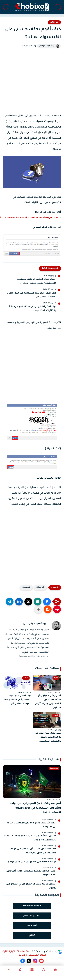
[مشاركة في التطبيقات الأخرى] (38, 609)
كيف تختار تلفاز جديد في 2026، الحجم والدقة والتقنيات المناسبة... (32, 309)
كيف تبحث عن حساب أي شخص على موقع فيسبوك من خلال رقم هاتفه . (33, 851)
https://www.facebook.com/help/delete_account (30, 217)
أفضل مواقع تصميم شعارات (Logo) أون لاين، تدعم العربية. (31, 873)
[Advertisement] (32, 85)
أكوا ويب (32, 925)
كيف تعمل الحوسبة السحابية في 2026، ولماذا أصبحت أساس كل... (31, 295)
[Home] (55, 970)
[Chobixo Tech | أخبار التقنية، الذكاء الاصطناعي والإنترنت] (32, 7)
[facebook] (22, 961)
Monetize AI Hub (32, 906)
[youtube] (41, 961)
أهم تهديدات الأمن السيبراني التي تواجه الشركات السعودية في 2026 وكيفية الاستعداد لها (35, 808)
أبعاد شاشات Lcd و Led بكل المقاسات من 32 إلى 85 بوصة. (31, 825)
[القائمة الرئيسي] (58, 7)
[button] (47, 601)
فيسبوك (26, 587)
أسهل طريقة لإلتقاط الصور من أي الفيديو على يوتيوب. (31, 886)
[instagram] (35, 961)
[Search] (43, 970)
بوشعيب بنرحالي (46, 46)
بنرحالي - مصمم (32, 915)
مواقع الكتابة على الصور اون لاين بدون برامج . (31, 862)
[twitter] (29, 961)
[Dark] (20, 970)
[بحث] (6, 7)
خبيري (32, 935)
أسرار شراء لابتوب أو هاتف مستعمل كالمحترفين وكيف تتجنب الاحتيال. (36, 281)
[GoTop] (9, 970)
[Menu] (32, 970)
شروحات (54, 22)
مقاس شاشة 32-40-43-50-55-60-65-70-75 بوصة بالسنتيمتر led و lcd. (30, 838)
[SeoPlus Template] (60, 952)
